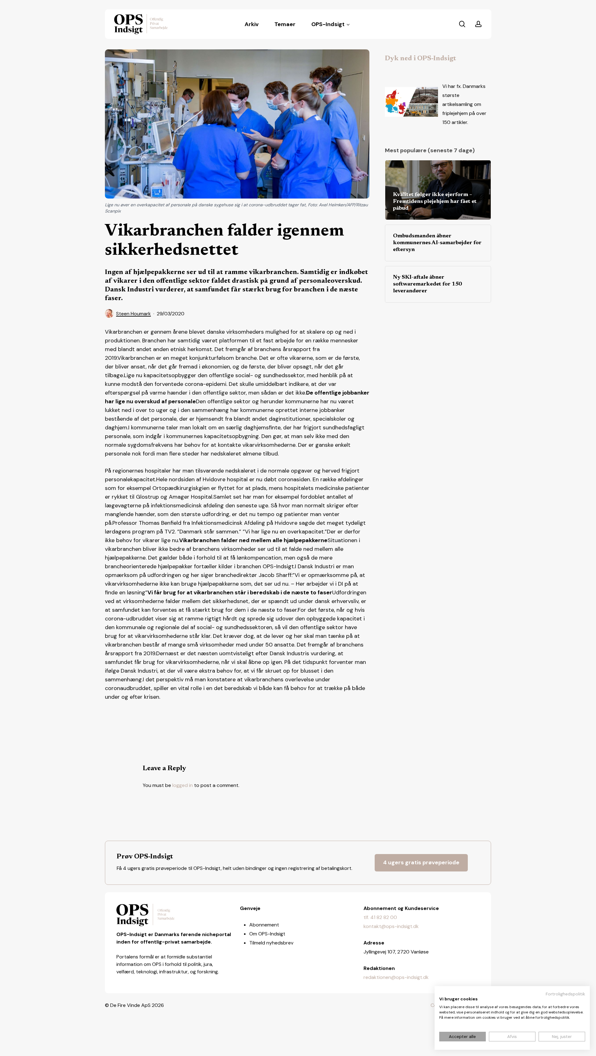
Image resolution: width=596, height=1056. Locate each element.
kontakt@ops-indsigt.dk (391, 926)
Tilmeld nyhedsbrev (271, 942)
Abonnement (264, 924)
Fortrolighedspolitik (565, 994)
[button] (421, 863)
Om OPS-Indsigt (267, 933)
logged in (182, 785)
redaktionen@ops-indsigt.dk (396, 977)
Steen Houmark (133, 313)
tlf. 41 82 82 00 (380, 917)
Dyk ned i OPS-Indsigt (420, 58)
